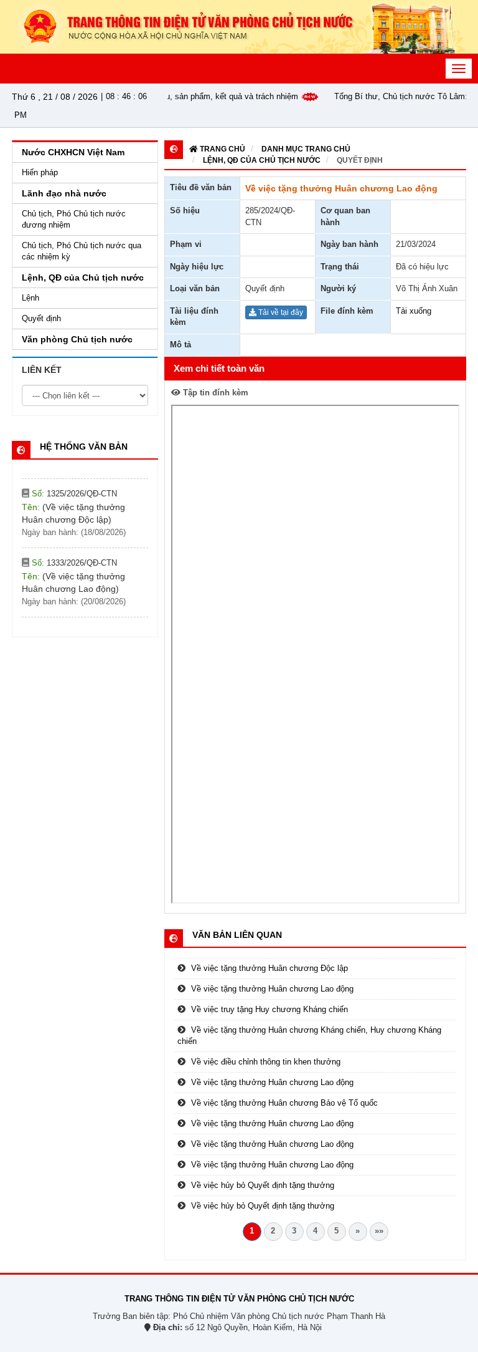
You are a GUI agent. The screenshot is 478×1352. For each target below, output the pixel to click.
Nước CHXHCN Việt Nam (73, 152)
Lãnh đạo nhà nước (64, 193)
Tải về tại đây (279, 312)
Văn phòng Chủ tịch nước (77, 339)
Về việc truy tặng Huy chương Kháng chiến (269, 1009)
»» (379, 1230)
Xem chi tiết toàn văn (219, 368)
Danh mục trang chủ (305, 149)
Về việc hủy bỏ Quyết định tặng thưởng (262, 1185)
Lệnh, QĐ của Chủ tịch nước (262, 160)
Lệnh (30, 297)
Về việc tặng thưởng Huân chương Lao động (272, 988)
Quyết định (360, 160)
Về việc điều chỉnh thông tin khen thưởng (265, 1061)
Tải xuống (413, 311)
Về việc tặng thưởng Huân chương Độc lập (269, 968)
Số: (73, 478)
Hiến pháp (40, 172)
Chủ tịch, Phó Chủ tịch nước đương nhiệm (74, 219)
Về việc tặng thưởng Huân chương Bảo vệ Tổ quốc (284, 1103)
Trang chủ (221, 149)
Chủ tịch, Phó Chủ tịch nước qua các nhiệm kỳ (81, 251)
